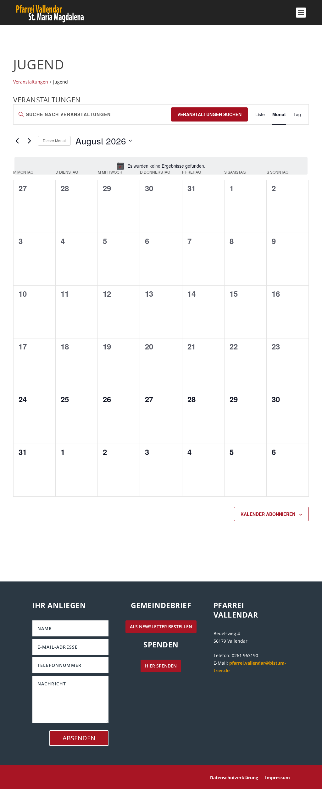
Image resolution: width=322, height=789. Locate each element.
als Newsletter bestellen (161, 627)
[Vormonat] (17, 140)
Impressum (277, 778)
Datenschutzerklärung (234, 778)
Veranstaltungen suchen (209, 114)
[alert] (161, 166)
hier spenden (161, 666)
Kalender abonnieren (268, 514)
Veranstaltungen (30, 82)
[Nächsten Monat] (29, 140)
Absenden (79, 738)
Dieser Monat (54, 140)
